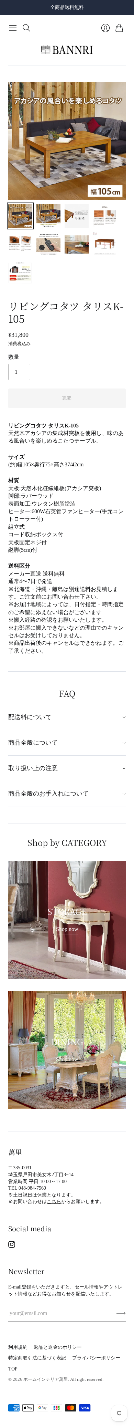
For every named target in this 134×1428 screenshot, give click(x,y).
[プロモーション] (67, 920)
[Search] (26, 27)
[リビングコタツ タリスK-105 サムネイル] (20, 216)
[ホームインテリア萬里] (67, 49)
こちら (54, 1201)
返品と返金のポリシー (58, 1347)
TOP (13, 1369)
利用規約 (17, 1347)
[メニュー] (12, 28)
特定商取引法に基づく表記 (37, 1357)
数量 (13, 357)
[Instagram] (11, 1246)
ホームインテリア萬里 (45, 1379)
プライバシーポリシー (96, 1357)
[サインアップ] (121, 1313)
